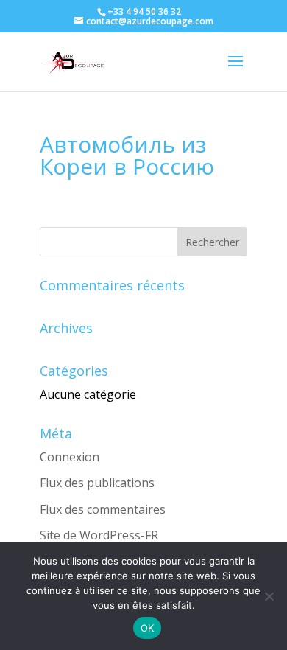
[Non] (268, 596)
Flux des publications (97, 483)
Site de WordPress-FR (99, 535)
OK (148, 628)
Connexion (69, 457)
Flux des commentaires (103, 509)
